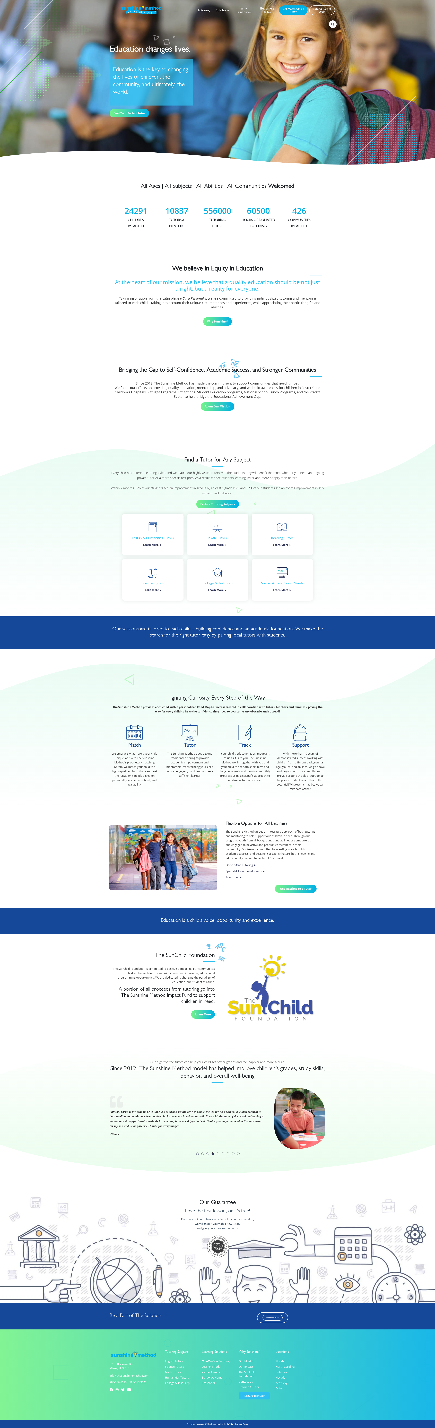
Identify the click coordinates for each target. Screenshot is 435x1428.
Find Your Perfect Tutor (129, 113)
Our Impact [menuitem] (246, 1367)
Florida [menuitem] (280, 1361)
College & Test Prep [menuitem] (177, 1383)
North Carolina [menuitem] (285, 1367)
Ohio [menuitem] (279, 1388)
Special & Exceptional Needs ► (245, 871)
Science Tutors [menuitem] (174, 1367)
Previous (111, 1151)
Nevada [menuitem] (280, 1377)
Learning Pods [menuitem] (211, 1367)
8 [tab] (233, 1154)
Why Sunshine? (217, 321)
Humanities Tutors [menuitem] (177, 1377)
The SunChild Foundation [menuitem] (247, 1374)
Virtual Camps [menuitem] (211, 1372)
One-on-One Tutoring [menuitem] (216, 1361)
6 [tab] (223, 1154)
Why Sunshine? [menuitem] (244, 10)
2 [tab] (202, 1154)
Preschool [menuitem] (208, 1383)
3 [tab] (207, 1154)
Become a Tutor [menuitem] (267, 10)
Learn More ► (282, 590)
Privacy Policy (241, 1423)
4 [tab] (213, 1154)
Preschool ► (234, 877)
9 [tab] (238, 1154)
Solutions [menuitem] (222, 10)
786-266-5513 (118, 1382)
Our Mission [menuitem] (246, 1361)
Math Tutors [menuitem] (173, 1372)
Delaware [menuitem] (282, 1372)
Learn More (203, 1014)
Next (119, 1151)
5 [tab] (218, 1154)
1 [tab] (197, 1154)
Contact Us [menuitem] (246, 1381)
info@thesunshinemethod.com (129, 1376)
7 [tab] (228, 1154)
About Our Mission (217, 406)
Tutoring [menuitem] (204, 10)
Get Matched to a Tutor (295, 889)
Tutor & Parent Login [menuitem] (322, 10)
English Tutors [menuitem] (174, 1361)
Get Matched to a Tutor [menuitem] (293, 10)
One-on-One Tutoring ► (241, 865)
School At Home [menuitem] (212, 1377)
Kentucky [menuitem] (281, 1383)
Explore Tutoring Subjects (217, 504)
